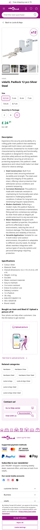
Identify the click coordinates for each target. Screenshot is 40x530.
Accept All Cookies (20, 518)
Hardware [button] (6, 369)
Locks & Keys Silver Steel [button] (12, 393)
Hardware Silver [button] (20, 369)
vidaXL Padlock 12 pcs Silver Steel (19, 83)
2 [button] (4, 115)
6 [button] (10, 115)
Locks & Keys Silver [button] (23, 381)
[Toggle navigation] (3, 8)
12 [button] (17, 115)
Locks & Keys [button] (7, 381)
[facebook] (4, 480)
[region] (20, 516)
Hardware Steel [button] (8, 375)
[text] (7, 123)
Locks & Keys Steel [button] (9, 387)
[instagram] (8, 480)
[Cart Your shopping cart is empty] (36, 8)
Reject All (20, 523)
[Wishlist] (31, 8)
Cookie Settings (20, 527)
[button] (20, 489)
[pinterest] (13, 480)
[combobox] (20, 15)
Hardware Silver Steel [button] (26, 375)
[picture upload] (20, 341)
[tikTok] (17, 480)
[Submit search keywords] (35, 14)
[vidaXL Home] (13, 8)
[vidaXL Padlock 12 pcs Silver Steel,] (20, 46)
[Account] (26, 8)
